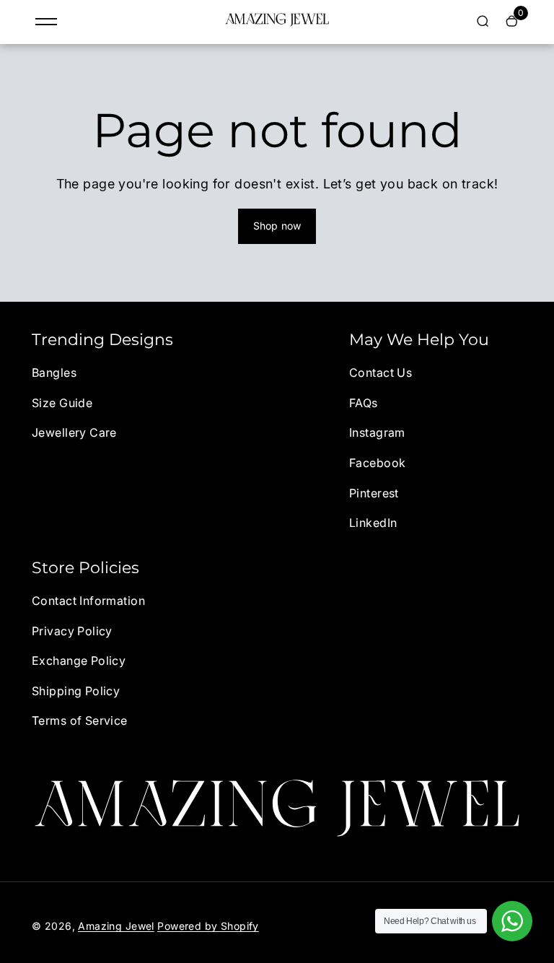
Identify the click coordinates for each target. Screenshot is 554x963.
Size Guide (62, 403)
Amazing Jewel (116, 926)
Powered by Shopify (208, 926)
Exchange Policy (79, 660)
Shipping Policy (76, 691)
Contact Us (380, 372)
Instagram (377, 432)
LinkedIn (373, 522)
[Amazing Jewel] (277, 23)
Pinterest (374, 493)
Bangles (54, 372)
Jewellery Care (74, 432)
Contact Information (88, 600)
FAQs (363, 403)
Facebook (377, 463)
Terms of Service (80, 720)
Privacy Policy (72, 631)
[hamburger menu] (46, 21)
